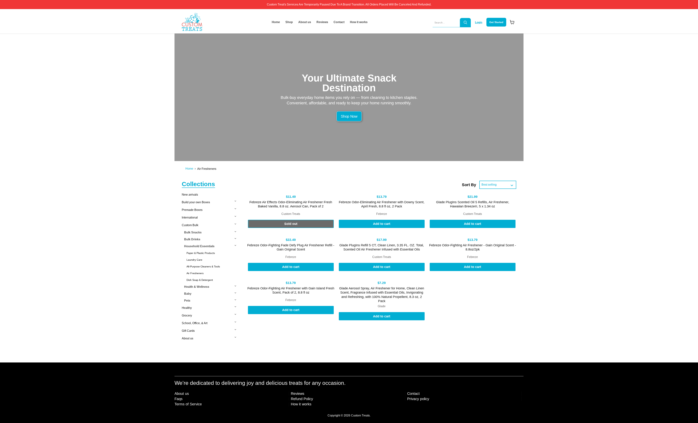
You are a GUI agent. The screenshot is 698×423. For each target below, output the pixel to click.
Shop (289, 22)
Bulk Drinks (192, 239)
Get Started (496, 22)
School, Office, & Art (194, 323)
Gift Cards (188, 330)
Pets (187, 300)
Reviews (322, 22)
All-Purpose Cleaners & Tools (203, 266)
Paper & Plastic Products (200, 253)
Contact (339, 22)
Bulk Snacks (193, 232)
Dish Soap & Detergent (199, 279)
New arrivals (190, 194)
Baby (187, 293)
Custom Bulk (190, 225)
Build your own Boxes (196, 202)
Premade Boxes (192, 209)
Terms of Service (188, 404)
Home (276, 22)
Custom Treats (290, 213)
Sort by (469, 185)
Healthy (187, 307)
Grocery (187, 315)
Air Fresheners (195, 273)
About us (304, 22)
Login (478, 22)
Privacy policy (418, 399)
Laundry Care (194, 259)
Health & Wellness (196, 286)
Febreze (381, 213)
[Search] (465, 22)
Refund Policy (302, 399)
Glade (382, 306)
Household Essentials (199, 246)
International (190, 217)
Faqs (178, 399)
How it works (359, 22)
